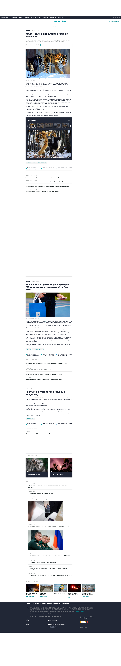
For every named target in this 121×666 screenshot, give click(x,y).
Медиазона (28, 233)
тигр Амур (35, 162)
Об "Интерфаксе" (13, 17)
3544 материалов (58, 597)
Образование (53, 17)
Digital (64, 26)
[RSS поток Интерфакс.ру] (55, 627)
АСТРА (27, 625)
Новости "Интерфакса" (52, 620)
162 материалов (43, 596)
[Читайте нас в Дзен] (49, 627)
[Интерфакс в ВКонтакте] (53, 627)
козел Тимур (29, 162)
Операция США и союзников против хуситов (73, 595)
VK (30, 349)
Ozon (33, 418)
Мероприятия (60, 17)
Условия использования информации (87, 624)
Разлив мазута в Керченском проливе (87, 594)
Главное (27, 26)
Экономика (44, 26)
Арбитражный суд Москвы (38, 349)
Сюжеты (75, 26)
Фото (80, 26)
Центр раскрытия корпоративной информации (56, 624)
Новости (70, 26)
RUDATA (49, 623)
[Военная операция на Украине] (32, 591)
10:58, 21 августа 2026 (34, 388)
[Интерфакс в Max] (57, 627)
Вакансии (49, 603)
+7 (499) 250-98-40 (60, 613)
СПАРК (27, 620)
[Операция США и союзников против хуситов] (74, 591)
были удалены (43, 408)
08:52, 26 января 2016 (35, 30)
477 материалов (85, 596)
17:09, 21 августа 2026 (35, 200)
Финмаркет (35, 17)
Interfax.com (20, 17)
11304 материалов (30, 596)
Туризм (40, 17)
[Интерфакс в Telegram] (51, 627)
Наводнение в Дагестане (43, 594)
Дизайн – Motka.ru (83, 627)
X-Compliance (28, 621)
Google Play (28, 418)
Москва (60, 26)
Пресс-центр (43, 603)
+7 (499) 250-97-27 (69, 613)
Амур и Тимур (31, 120)
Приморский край (42, 162)
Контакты (28, 603)
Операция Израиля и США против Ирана (59, 594)
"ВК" (46, 321)
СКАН (49, 621)
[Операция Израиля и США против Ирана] (60, 592)
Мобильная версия (5, 17)
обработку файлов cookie (79, 611)
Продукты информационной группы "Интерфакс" (44, 616)
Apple (27, 349)
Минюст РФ (34, 233)
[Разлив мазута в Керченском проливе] (88, 591)
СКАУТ (27, 623)
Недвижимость (46, 17)
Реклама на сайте (57, 603)
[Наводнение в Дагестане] (46, 591)
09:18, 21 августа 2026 (35, 281)
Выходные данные (83, 626)
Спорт (49, 26)
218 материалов (71, 597)
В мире (38, 26)
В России (33, 26)
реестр (69, 210)
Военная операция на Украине (31, 594)
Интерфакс (60, 21)
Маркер (27, 624)
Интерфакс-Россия (28, 17)
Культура (55, 26)
